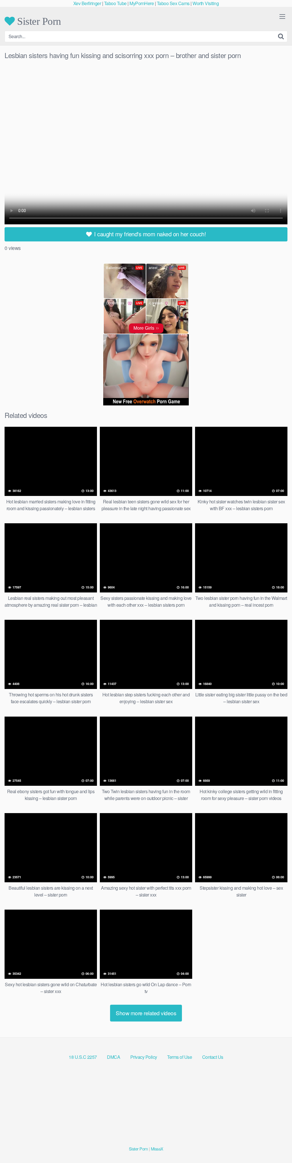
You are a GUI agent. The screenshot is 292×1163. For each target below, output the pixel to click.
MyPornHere (141, 3)
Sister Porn (38, 21)
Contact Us (212, 1057)
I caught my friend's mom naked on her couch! (149, 234)
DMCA (113, 1057)
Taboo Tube (115, 3)
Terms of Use (179, 1057)
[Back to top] (276, 1145)
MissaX (157, 1149)
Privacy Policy (143, 1057)
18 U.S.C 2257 (83, 1057)
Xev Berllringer (87, 3)
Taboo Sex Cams (173, 3)
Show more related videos (146, 1013)
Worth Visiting (205, 3)
